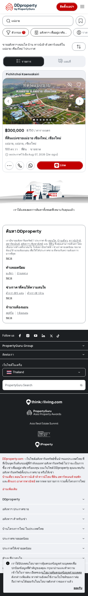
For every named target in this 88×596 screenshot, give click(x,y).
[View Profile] (44, 74)
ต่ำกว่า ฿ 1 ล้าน (35, 293)
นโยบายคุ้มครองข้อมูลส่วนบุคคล (62, 572)
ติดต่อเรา (8, 354)
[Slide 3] (40, 120)
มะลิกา (10, 273)
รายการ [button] (26, 61)
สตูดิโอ (10, 313)
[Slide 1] (34, 120)
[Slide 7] (53, 119)
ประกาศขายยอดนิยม (15, 539)
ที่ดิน (51, 244)
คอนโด (52, 240)
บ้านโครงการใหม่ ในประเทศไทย (23, 529)
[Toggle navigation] (82, 6)
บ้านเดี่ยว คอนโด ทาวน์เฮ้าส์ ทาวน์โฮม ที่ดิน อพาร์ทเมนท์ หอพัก (41, 476)
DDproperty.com (12, 458)
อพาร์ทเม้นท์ (13, 244)
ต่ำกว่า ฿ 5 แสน (15, 293)
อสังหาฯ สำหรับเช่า (14, 519)
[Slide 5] (47, 120)
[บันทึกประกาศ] (79, 84)
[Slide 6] (50, 120)
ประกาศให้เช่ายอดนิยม (16, 548)
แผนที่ (67, 61)
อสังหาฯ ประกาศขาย (15, 509)
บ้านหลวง (22, 273)
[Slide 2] (37, 120)
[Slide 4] (44, 120)
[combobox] (42, 20)
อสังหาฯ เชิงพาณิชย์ (32, 244)
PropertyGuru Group (17, 346)
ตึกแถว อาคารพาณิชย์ (21, 481)
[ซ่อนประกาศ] (70, 84)
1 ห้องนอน (22, 313)
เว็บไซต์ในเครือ (12, 365)
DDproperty (11, 499)
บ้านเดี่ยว (62, 240)
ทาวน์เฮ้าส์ (75, 240)
